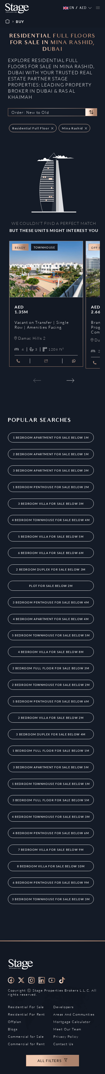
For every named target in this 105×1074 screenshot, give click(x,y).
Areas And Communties (74, 1014)
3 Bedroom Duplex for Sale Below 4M (50, 734)
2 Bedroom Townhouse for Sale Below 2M (51, 684)
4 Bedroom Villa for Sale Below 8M (51, 651)
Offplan (14, 1022)
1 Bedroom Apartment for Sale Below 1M (51, 437)
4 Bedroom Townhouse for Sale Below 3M (51, 816)
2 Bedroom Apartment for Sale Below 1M (51, 454)
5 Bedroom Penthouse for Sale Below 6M (51, 701)
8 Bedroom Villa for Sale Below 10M (51, 866)
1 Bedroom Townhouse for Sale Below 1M (51, 783)
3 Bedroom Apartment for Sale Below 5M (51, 767)
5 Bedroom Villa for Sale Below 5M (51, 536)
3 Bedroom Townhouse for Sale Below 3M (51, 899)
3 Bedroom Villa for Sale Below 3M (51, 503)
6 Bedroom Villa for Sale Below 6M (51, 552)
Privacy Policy (65, 1036)
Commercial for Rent (26, 1044)
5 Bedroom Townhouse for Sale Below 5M (51, 635)
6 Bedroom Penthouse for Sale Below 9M (51, 882)
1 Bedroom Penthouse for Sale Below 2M (51, 487)
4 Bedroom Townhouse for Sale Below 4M (51, 520)
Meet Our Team (67, 1029)
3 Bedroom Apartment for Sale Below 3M (51, 470)
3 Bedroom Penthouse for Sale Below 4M (51, 602)
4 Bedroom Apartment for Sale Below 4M (51, 619)
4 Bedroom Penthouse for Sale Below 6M (51, 833)
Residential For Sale (26, 1007)
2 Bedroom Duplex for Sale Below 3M (50, 569)
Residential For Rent (26, 1014)
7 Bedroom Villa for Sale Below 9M (51, 849)
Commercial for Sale (26, 1036)
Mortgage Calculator (71, 1022)
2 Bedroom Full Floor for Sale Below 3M (50, 668)
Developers (63, 1007)
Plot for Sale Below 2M (51, 585)
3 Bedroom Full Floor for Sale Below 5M (50, 800)
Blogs (13, 1029)
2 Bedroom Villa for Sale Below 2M (51, 717)
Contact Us (63, 1044)
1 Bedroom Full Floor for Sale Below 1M (50, 750)
